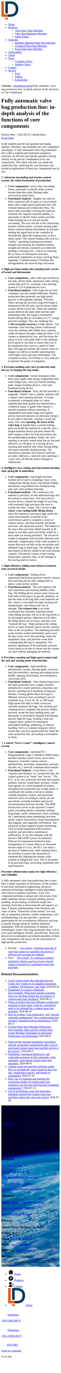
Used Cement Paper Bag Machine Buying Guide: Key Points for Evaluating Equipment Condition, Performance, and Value (32, 983)
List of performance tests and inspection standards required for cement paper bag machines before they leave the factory (29, 1094)
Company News (23, 61)
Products (12, 27)
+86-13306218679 (21, 1244)
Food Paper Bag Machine (28, 49)
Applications (15, 52)
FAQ (17, 73)
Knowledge (21, 79)
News (11, 58)
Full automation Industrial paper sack (21, 1189)
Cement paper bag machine (15, 1171)
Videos (18, 76)
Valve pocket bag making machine (19, 1177)
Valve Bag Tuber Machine (29, 30)
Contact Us (7, 1123)
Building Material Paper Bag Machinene (23, 1202)
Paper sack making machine (16, 1183)
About (11, 55)
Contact (12, 67)
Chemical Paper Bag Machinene (18, 1208)
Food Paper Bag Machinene (16, 1213)
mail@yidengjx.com (21, 1238)
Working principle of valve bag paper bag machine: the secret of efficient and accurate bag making (32, 951)
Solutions (13, 39)
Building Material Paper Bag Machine (35, 42)
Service (12, 70)
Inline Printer (22, 36)
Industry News (23, 64)
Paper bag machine (11, 1165)
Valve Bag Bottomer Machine (31, 33)
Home (11, 24)
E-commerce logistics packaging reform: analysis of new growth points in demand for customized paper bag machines (31, 962)
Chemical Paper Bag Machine (31, 45)
